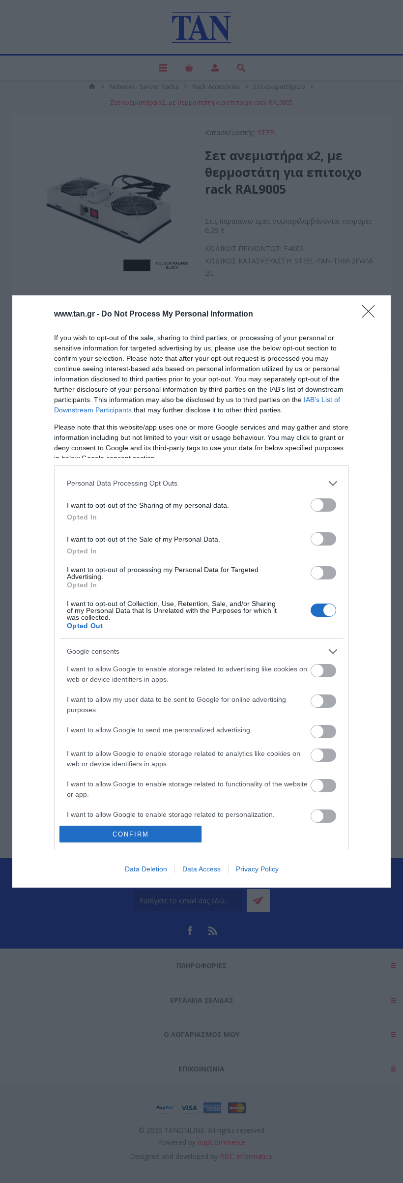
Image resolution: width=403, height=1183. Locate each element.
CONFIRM (131, 834)
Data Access (201, 869)
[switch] (323, 505)
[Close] (371, 314)
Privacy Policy (257, 869)
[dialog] (201, 591)
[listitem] (201, 483)
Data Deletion (146, 869)
